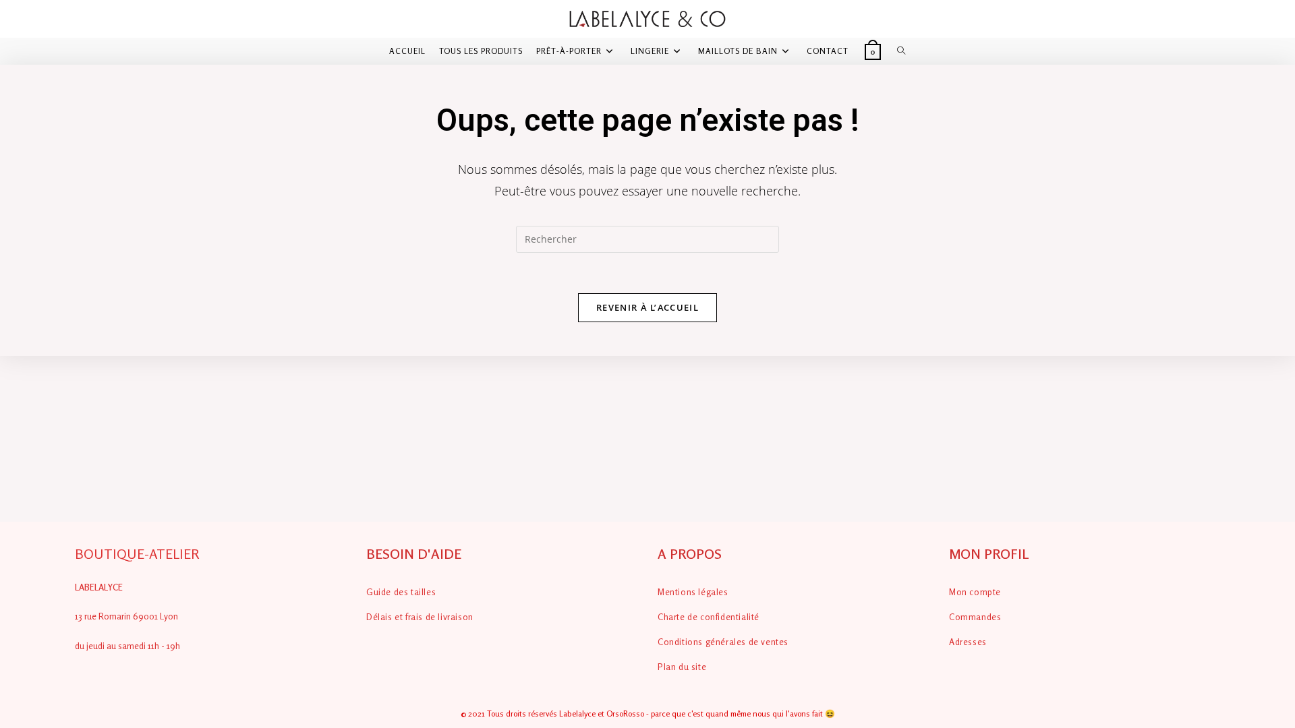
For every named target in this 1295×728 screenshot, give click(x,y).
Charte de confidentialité (708, 616)
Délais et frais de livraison (419, 616)
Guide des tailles (401, 591)
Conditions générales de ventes (723, 641)
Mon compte (975, 591)
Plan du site (682, 666)
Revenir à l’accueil (647, 307)
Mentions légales (693, 591)
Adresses (968, 641)
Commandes (975, 616)
